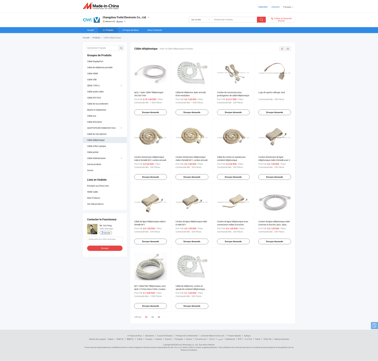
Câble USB (92, 79)
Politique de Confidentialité (186, 335)
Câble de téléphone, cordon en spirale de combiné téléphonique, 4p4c (190, 289)
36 (152, 317)
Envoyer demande (150, 112)
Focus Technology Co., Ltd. (187, 344)
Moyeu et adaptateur (96, 109)
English (111, 339)
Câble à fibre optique (96, 146)
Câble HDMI (92, 73)
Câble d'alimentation (96, 158)
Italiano (189, 339)
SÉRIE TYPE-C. (93, 85)
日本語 (139, 339)
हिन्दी (239, 339)
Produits (109, 30)
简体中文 (120, 339)
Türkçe (257, 339)
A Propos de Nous (130, 30)
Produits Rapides (234, 335)
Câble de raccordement (97, 103)
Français (148, 339)
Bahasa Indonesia (282, 339)
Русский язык (200, 339)
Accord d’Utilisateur (165, 335)
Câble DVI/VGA (94, 97)
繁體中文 (130, 339)
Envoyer (105, 248)
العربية (220, 339)
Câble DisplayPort (95, 61)
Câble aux (91, 115)
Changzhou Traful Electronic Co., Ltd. (124, 17)
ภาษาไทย (248, 339)
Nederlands (230, 339)
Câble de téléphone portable (100, 67)
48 (159, 317)
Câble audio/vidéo (95, 91)
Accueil (90, 30)
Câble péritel (92, 152)
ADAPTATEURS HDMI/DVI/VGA (101, 127)
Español (158, 339)
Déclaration (149, 335)
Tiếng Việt (267, 339)
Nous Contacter (155, 30)
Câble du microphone (96, 134)
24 (146, 317)
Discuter (107, 233)
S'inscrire (275, 6)
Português (179, 339)
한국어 (212, 339)
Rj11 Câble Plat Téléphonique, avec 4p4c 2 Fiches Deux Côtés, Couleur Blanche (150, 289)
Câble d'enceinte (94, 121)
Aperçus (247, 335)
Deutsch (168, 339)
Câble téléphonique (96, 140)
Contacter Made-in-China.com (212, 335)
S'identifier (263, 6)
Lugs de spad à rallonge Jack (271, 92)
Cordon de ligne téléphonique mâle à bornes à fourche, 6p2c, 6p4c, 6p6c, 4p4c (274, 224)
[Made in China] (102, 5)
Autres (90, 170)
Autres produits (94, 164)
